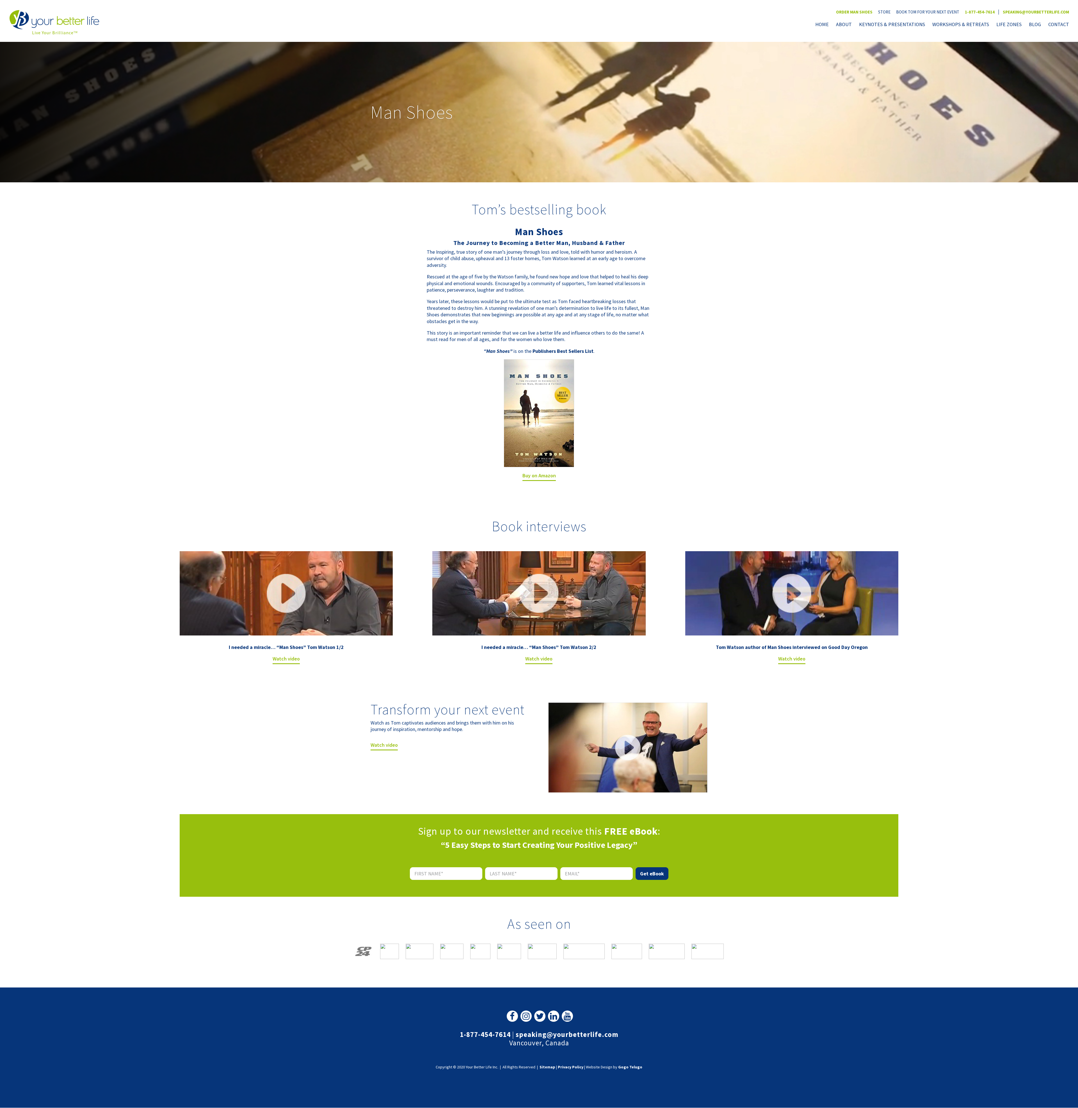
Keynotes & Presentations (892, 25)
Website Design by (614, 1067)
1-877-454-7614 (980, 12)
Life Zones (1009, 25)
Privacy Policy (570, 1067)
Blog (1035, 25)
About (844, 25)
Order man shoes (854, 12)
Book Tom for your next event (927, 12)
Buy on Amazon (539, 475)
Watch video (286, 658)
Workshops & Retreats (960, 25)
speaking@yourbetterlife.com (1036, 12)
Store (884, 12)
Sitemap (547, 1067)
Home (822, 25)
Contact (1058, 25)
